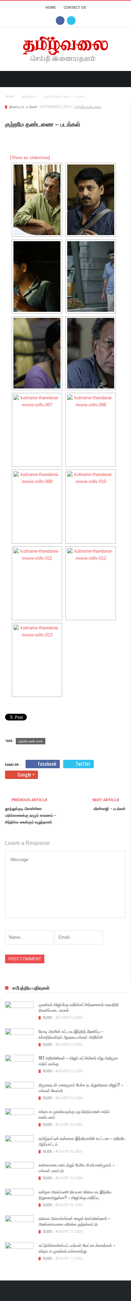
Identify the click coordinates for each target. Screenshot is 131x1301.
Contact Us (74, 7)
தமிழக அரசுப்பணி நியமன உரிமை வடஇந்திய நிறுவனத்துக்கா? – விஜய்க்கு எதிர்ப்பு (75, 1194)
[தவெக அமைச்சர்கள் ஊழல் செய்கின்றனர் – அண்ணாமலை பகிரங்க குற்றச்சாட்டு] (19, 1225)
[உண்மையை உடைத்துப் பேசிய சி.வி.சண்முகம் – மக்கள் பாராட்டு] (19, 1172)
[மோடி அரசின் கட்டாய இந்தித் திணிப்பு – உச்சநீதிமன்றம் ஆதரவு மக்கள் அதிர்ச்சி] (19, 1038)
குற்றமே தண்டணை (88, 107)
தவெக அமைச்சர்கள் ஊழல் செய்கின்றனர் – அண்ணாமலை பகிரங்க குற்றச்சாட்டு (75, 1221)
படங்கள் (31, 107)
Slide (47, 1017)
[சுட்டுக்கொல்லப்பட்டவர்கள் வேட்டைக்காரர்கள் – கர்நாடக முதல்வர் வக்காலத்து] (19, 1252)
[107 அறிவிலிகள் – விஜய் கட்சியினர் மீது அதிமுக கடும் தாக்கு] (19, 1065)
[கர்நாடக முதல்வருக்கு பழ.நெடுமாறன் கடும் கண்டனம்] (19, 1118)
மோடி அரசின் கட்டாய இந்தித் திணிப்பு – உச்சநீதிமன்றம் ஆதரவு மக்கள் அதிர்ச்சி (71, 1034)
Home (50, 7)
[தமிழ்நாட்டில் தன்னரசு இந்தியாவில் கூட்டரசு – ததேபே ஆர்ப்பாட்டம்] (19, 1145)
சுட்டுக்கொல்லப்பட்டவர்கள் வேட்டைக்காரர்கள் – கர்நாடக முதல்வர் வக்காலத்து (77, 1248)
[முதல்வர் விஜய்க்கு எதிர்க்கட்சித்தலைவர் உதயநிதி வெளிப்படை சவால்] (19, 1011)
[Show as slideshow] (30, 157)
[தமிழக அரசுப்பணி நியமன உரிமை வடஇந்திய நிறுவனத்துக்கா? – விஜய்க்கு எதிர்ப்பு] (19, 1199)
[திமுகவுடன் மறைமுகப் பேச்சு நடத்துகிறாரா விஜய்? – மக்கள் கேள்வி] (19, 1092)
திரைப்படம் (16, 107)
